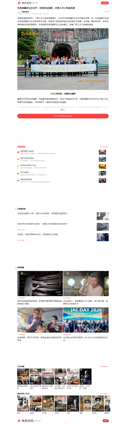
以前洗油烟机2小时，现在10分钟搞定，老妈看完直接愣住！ (43, 213)
